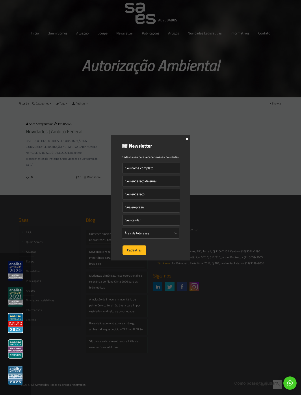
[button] (290, 383)
